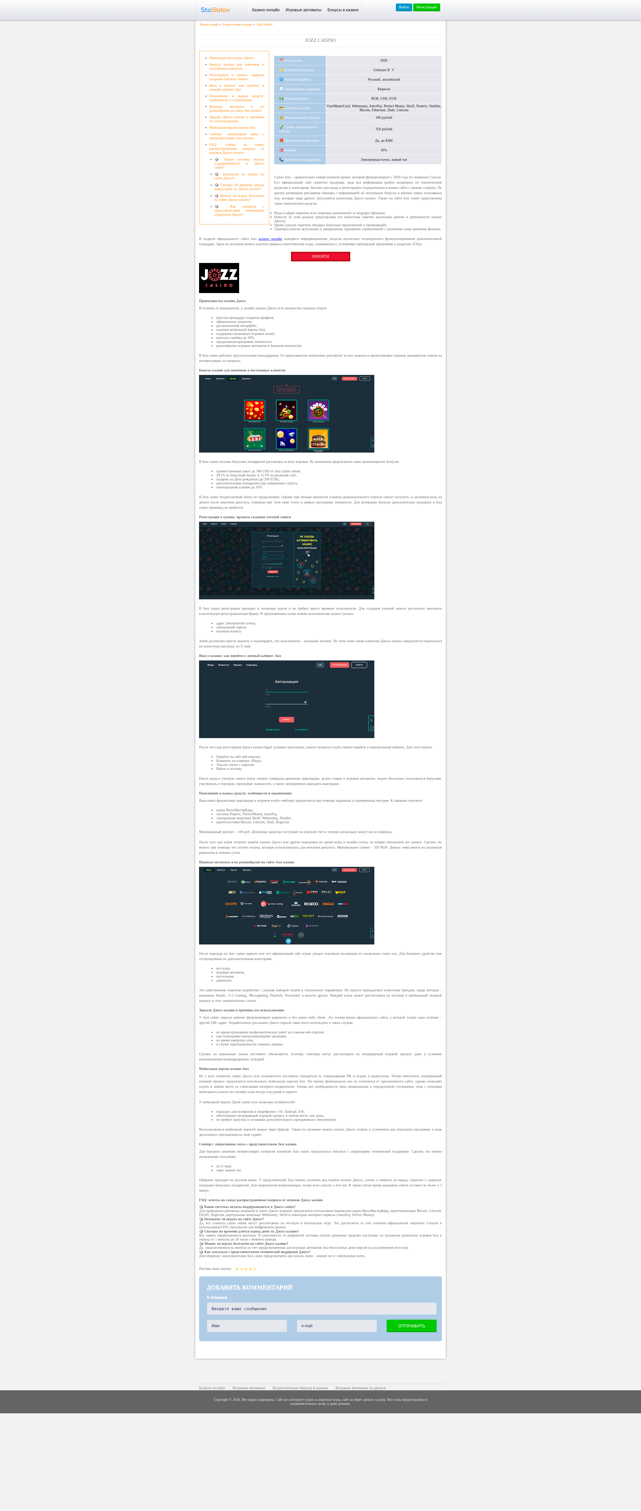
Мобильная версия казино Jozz (232, 127)
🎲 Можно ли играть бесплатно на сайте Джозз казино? (239, 198)
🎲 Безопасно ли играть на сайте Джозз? (239, 176)
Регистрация (426, 7)
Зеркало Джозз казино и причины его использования (236, 119)
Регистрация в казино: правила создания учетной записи (236, 77)
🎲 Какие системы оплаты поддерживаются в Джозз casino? (239, 163)
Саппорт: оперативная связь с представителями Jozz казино (236, 136)
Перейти (320, 256)
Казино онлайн (266, 10)
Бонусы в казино (343, 10)
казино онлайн (270, 239)
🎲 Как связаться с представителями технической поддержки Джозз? (239, 210)
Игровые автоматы (304, 10)
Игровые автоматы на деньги (361, 1388)
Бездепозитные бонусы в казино (300, 1388)
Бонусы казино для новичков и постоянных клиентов (236, 66)
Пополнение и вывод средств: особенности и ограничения (236, 98)
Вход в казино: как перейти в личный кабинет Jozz (236, 87)
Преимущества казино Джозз (231, 58)
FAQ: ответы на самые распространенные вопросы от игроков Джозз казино (236, 149)
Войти (404, 7)
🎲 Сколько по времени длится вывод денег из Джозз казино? (239, 187)
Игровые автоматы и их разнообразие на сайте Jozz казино (236, 108)
